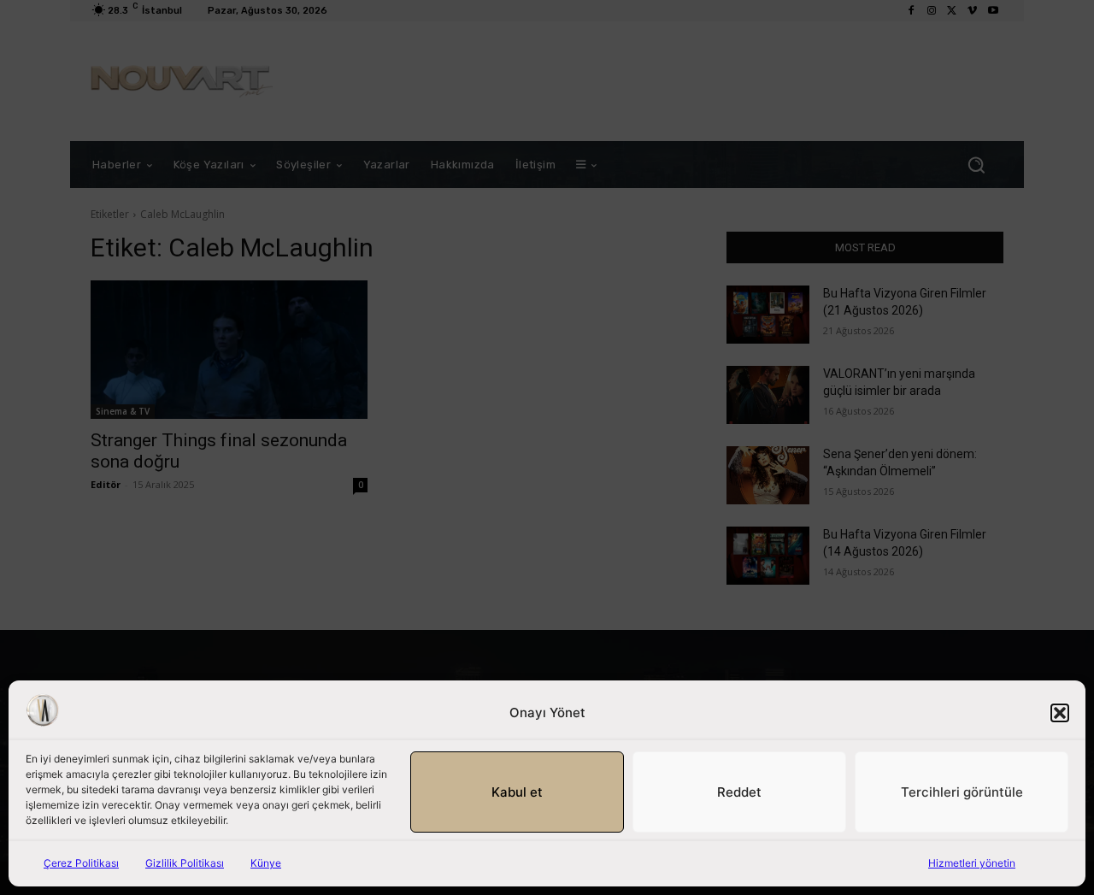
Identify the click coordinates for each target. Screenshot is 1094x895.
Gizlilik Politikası (184, 863)
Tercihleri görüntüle (962, 792)
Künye (265, 863)
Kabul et (517, 792)
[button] (1059, 712)
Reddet (739, 792)
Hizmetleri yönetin (971, 863)
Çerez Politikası (81, 863)
